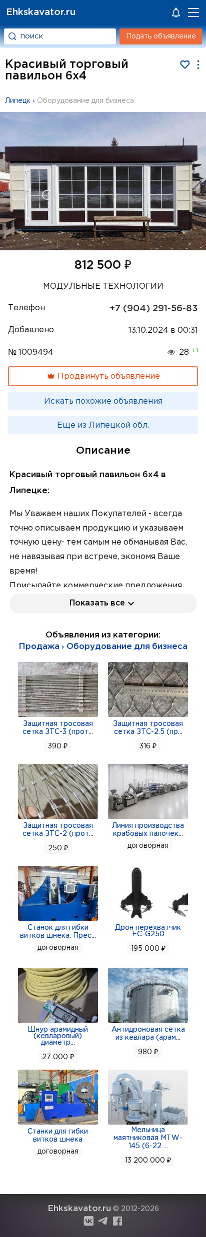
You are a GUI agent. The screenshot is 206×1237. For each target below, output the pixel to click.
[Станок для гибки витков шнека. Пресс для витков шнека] (58, 920)
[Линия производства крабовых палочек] (148, 818)
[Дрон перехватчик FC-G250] (148, 920)
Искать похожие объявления (103, 401)
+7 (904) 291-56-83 (154, 309)
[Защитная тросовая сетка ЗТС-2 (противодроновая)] (58, 818)
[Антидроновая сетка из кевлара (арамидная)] (148, 1022)
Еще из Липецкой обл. (103, 425)
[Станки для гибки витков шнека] (58, 1124)
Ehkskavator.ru (41, 12)
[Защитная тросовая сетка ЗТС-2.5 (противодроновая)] (148, 716)
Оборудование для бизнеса (85, 101)
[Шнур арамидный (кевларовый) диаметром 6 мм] (58, 1022)
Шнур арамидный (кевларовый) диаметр (58, 1036)
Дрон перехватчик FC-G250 (148, 931)
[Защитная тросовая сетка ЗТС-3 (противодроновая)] (58, 716)
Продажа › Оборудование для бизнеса (103, 646)
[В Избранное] (184, 64)
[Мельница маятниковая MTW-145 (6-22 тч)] (148, 1124)
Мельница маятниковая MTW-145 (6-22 (148, 1138)
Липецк (17, 101)
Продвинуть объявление (108, 376)
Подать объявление (161, 36)
